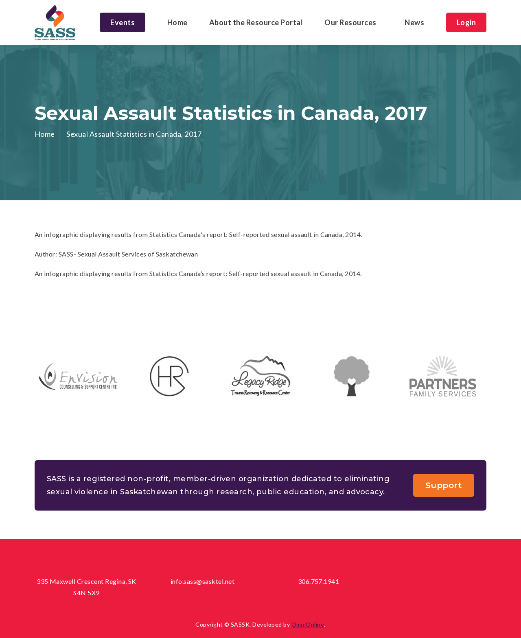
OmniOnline (307, 624)
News (414, 22)
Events (122, 22)
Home (177, 22)
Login (466, 22)
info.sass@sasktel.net (202, 581)
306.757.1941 (318, 581)
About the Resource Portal (256, 22)
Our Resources (350, 22)
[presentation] (248, 421)
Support (443, 485)
